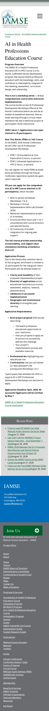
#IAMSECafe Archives (13, 675)
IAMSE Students (10, 691)
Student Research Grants (14, 632)
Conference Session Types (15, 662)
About (6, 557)
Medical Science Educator (15, 642)
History (6, 565)
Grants (6, 622)
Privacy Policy (9, 545)
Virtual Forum (10, 668)
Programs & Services (12, 34)
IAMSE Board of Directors (15, 568)
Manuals (7, 645)
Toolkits (7, 649)
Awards (6, 619)
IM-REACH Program (12, 607)
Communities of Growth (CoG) (17, 574)
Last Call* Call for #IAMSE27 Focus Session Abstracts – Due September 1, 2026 (25, 441)
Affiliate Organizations (14, 694)
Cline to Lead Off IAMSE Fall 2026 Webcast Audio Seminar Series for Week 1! (26, 431)
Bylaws (6, 578)
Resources (8, 701)
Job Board (8, 706)
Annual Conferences (12, 659)
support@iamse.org (13, 503)
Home (6, 554)
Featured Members (12, 698)
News (5, 581)
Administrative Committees (16, 571)
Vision (6, 562)
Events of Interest (11, 665)
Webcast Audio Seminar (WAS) (17, 671)
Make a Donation (11, 587)
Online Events (9, 678)
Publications (9, 637)
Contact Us (8, 584)
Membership (9, 683)
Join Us (13, 530)
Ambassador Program (13, 616)
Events (6, 654)
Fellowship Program (12, 604)
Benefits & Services (12, 688)
